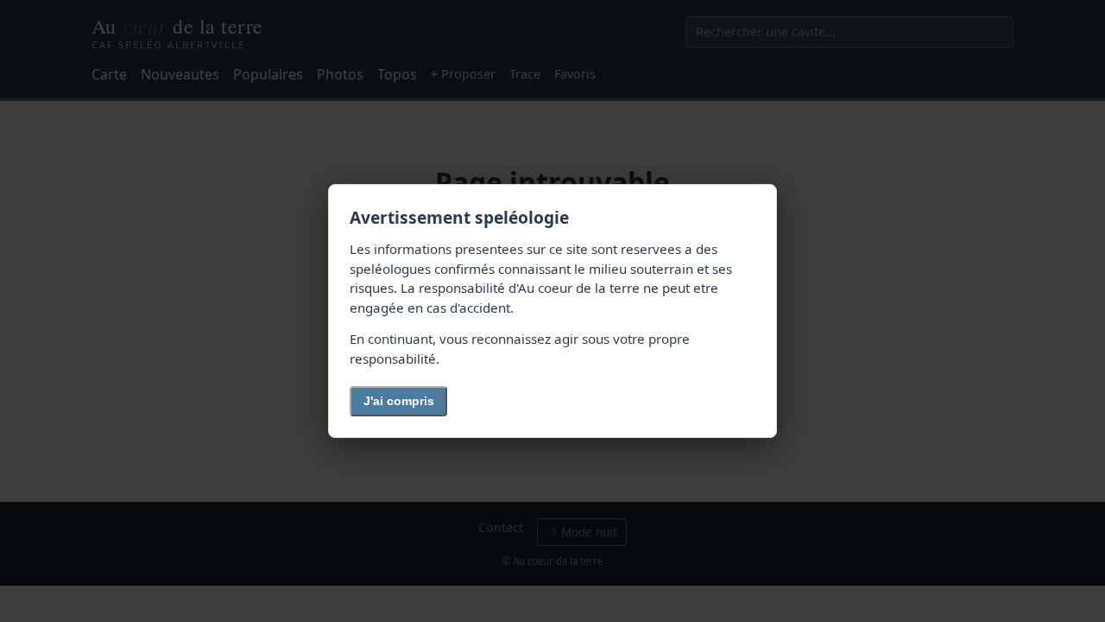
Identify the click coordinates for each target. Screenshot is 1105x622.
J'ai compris (398, 401)
